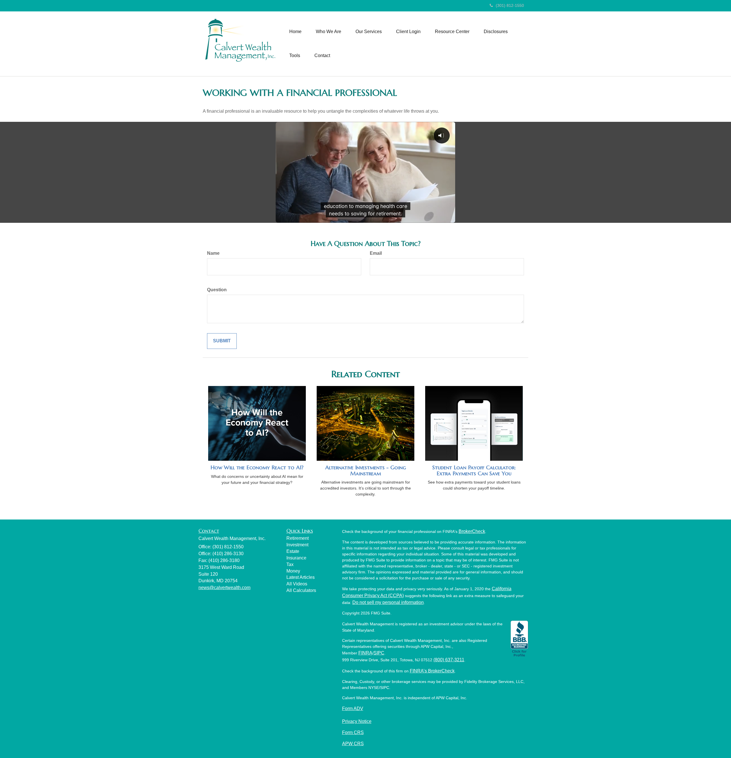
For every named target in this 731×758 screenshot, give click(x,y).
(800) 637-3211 (448, 659)
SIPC (378, 652)
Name (213, 253)
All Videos (296, 583)
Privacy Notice (356, 721)
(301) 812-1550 (510, 5)
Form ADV (352, 708)
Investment (297, 544)
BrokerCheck (472, 531)
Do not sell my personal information (388, 602)
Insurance (296, 557)
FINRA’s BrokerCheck (432, 670)
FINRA (365, 652)
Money (293, 571)
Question (217, 289)
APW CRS (353, 743)
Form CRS (353, 732)
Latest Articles (300, 577)
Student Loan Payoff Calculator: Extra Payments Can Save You (474, 470)
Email (376, 253)
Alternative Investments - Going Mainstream (365, 470)
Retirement (297, 538)
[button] (328, 32)
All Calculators (301, 590)
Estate (292, 551)
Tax (290, 564)
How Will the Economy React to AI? (257, 467)
